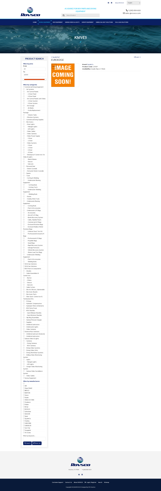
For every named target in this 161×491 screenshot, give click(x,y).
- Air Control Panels (31, 92)
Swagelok (27, 430)
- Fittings (27, 301)
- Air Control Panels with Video (35, 99)
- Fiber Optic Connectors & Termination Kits (32, 298)
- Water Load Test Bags (33, 252)
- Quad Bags (29, 243)
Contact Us (68, 482)
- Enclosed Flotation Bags (33, 224)
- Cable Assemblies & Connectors (31, 274)
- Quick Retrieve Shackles (33, 315)
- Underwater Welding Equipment (32, 191)
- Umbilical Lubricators (32, 325)
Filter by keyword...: (29, 436)
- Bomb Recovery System (33, 217)
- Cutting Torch (30, 187)
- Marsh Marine (30, 159)
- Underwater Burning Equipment (32, 181)
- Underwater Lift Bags (32, 210)
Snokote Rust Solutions (31, 332)
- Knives (27, 197)
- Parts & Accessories (32, 208)
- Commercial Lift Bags (32, 222)
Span (26, 416)
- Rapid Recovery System (33, 245)
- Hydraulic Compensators (33, 304)
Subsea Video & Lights (72, 22)
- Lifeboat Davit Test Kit (33, 231)
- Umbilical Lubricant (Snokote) (34, 334)
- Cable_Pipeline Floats (32, 220)
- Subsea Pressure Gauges (33, 320)
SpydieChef (56, 57)
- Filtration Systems (31, 117)
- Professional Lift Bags (33, 238)
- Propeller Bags (30, 241)
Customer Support (57, 482)
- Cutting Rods (30, 185)
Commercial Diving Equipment (34, 87)
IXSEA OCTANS (29, 400)
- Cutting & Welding (31, 178)
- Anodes (27, 271)
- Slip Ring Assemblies (31, 318)
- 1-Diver (28, 138)
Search (28, 443)
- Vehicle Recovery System (34, 250)
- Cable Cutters (29, 287)
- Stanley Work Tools (31, 199)
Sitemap (106, 482)
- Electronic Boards (30, 292)
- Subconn (28, 164)
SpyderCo (27, 419)
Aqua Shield (28, 388)
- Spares (27, 173)
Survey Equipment (88, 22)
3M (25, 386)
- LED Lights (29, 129)
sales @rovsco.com (133, 13)
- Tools (27, 176)
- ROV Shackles (29, 311)
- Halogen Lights (30, 127)
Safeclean (27, 412)
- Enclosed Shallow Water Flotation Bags (33, 228)
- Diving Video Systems (32, 348)
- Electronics (28, 122)
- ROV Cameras (30, 346)
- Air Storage (29, 106)
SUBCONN (27, 423)
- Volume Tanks (30, 115)
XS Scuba (27, 433)
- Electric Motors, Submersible (34, 290)
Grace (26, 395)
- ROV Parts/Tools (30, 308)
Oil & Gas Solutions (121, 22)
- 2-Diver (28, 141)
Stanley (26, 421)
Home (35, 22)
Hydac (26, 398)
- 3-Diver (28, 150)
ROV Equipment (58, 22)
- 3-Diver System (30, 103)
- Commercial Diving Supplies (34, 120)
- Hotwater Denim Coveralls (34, 171)
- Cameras (28, 341)
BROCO (26, 391)
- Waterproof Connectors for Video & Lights (34, 156)
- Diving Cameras (30, 343)
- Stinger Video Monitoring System (32, 368)
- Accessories (29, 213)
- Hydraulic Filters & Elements (34, 306)
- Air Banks (29, 108)
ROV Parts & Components (32, 269)
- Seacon (28, 162)
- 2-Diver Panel (30, 94)
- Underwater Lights (31, 327)
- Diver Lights (29, 124)
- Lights (27, 360)
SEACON (27, 414)
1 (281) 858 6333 (134, 10)
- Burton (27, 278)
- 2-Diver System (31, 101)
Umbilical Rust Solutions (104, 22)
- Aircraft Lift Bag (31, 215)
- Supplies (28, 322)
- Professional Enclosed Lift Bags (33, 235)
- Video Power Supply (32, 136)
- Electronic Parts (30, 294)
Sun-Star (27, 428)
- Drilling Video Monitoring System (32, 356)
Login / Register (91, 482)
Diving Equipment (44, 22)
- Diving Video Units (31, 350)
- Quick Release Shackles (32, 313)
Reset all (37, 443)
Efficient (136, 57)
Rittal (26, 407)
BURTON (27, 393)
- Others (27, 280)
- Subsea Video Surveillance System (33, 372)
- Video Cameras (30, 134)
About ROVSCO (119, 3)
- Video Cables (29, 131)
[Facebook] (108, 3)
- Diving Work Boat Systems (33, 353)
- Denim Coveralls (30, 169)
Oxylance (27, 402)
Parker (26, 405)
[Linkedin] (111, 3)
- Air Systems (29, 89)
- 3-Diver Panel (30, 96)
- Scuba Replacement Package (31, 111)
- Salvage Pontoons (31, 248)
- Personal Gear (29, 166)
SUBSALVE (27, 426)
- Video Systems (30, 143)
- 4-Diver (28, 152)
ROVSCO (27, 409)
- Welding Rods (30, 194)
